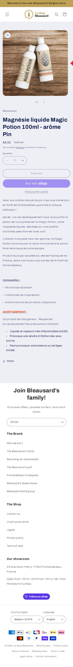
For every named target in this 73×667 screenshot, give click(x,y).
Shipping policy (40, 651)
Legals (11, 530)
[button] (7, 14)
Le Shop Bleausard (23, 646)
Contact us (13, 514)
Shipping (19, 147)
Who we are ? (15, 443)
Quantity (8, 153)
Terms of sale (15, 546)
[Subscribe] (62, 422)
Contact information (46, 656)
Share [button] (10, 361)
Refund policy (43, 646)
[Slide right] (44, 102)
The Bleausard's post (19, 467)
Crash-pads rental (18, 522)
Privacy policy (15, 538)
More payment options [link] (36, 192)
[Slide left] (29, 102)
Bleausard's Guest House (22, 483)
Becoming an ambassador (23, 459)
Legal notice (26, 656)
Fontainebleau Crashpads (22, 475)
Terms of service (20, 651)
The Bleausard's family (20, 451)
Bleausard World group (21, 491)
